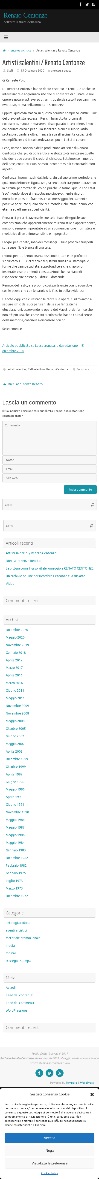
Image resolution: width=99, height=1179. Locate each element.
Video (10, 584)
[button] (92, 1094)
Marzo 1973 (14, 888)
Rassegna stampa (18, 961)
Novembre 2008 (17, 713)
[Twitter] (87, 4)
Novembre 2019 (17, 645)
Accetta (49, 1138)
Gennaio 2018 (16, 653)
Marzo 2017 (14, 668)
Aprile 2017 (14, 660)
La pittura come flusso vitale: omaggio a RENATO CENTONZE (49, 568)
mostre (11, 953)
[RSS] (93, 4)
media (10, 946)
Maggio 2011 (15, 698)
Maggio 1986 (15, 835)
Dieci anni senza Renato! (25, 384)
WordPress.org (16, 1011)
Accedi (11, 988)
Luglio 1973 (14, 881)
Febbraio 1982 (16, 866)
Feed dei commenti (20, 1003)
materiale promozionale (23, 938)
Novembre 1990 (17, 812)
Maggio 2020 (15, 637)
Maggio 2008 (15, 721)
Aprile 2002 (14, 752)
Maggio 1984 (15, 843)
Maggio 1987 (15, 827)
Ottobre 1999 (16, 767)
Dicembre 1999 (17, 759)
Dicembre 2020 (17, 630)
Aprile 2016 (14, 675)
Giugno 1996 (15, 782)
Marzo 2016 (14, 683)
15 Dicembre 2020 (32, 70)
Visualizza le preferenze (49, 1163)
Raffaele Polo (36, 369)
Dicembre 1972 (17, 896)
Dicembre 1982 (17, 858)
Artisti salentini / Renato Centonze (31, 553)
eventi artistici (16, 930)
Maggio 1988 (15, 820)
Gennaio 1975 (16, 873)
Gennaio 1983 (16, 850)
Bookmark (82, 369)
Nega (50, 1150)
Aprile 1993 (14, 797)
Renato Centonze (25, 15)
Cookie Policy (49, 1173)
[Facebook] (80, 4)
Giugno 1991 (15, 805)
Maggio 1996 (15, 789)
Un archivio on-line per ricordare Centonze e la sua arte (45, 576)
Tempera (71, 1083)
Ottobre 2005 (16, 729)
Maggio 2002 (15, 744)
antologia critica (21, 50)
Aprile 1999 (14, 774)
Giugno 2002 (15, 736)
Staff (10, 70)
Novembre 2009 (17, 706)
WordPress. (87, 1083)
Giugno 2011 (15, 691)
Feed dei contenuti (20, 995)
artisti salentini (17, 369)
